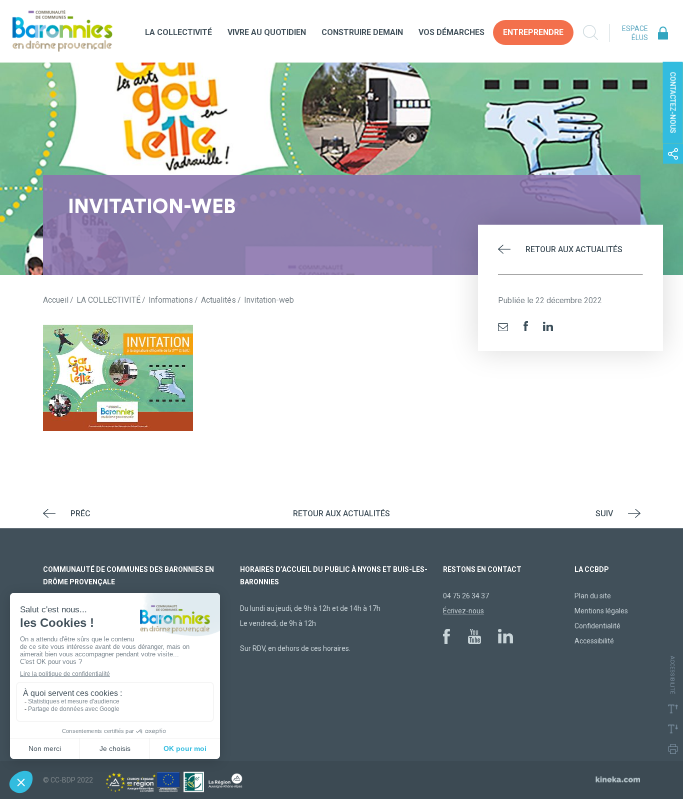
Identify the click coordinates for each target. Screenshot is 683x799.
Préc (80, 513)
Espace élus (635, 33)
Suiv (604, 513)
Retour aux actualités (574, 249)
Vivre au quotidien (267, 32)
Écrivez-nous (463, 611)
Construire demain (362, 32)
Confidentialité (597, 626)
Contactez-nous (673, 103)
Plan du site (592, 596)
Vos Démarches (451, 32)
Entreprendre (533, 32)
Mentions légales (601, 611)
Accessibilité (594, 641)
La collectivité (178, 32)
